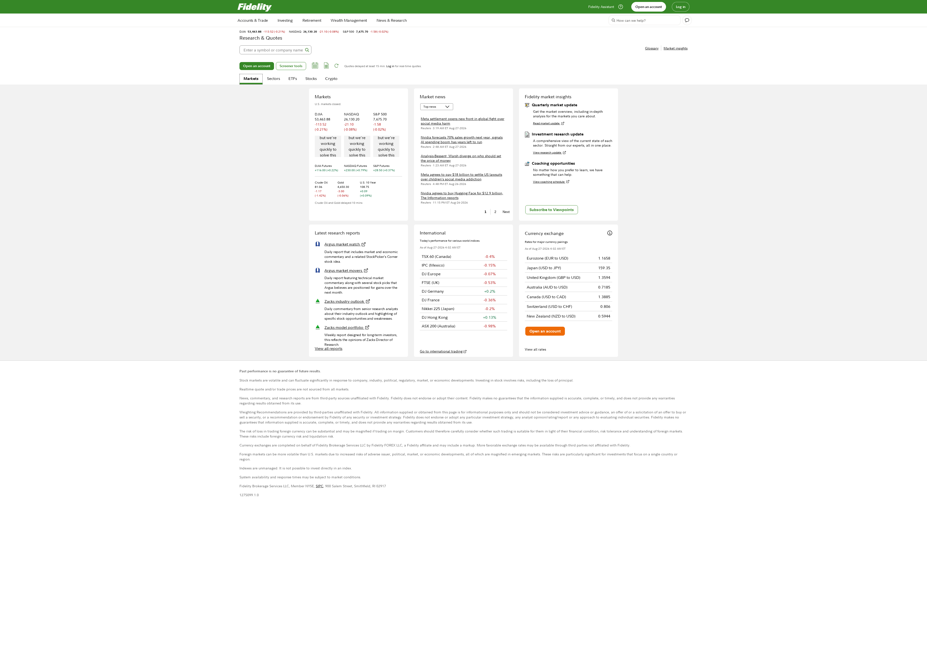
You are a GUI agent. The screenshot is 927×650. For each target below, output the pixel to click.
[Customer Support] (620, 7)
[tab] (251, 79)
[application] (328, 147)
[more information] (609, 233)
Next (505, 212)
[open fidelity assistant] (687, 20)
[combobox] (275, 49)
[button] (315, 66)
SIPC (319, 486)
